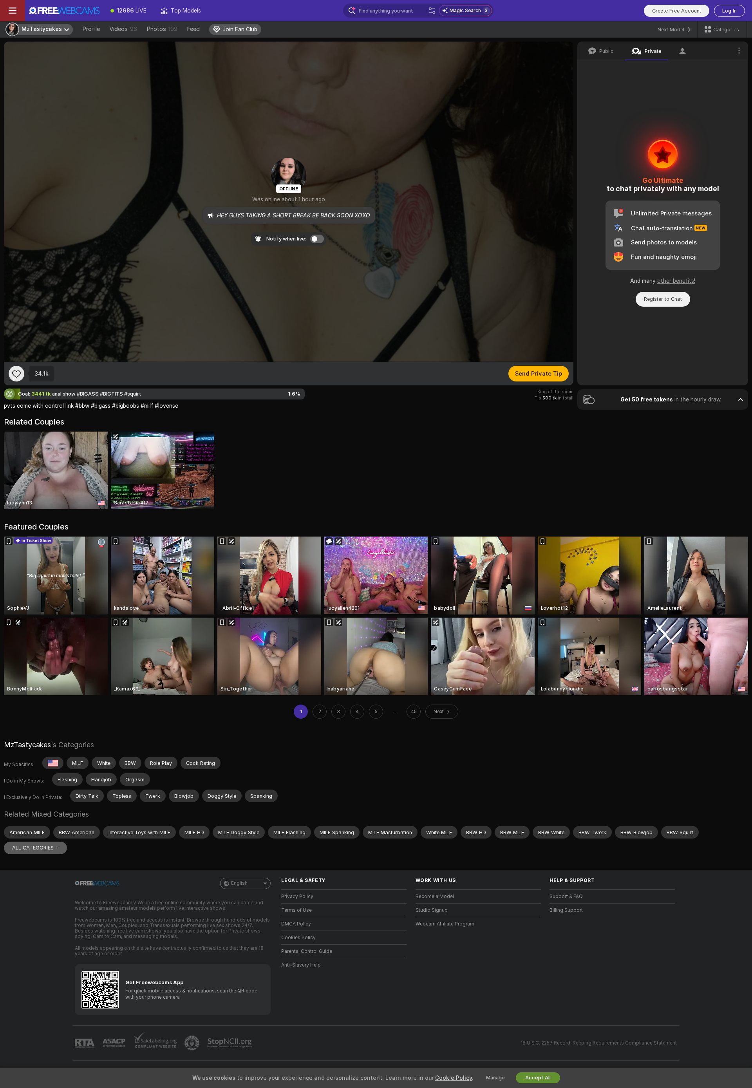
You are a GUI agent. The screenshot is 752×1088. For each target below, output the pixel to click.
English (239, 883)
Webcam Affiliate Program (445, 924)
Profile (91, 29)
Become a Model (435, 896)
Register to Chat (663, 299)
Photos (161, 29)
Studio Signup (432, 910)
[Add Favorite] (16, 373)
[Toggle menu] (12, 10)
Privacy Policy (297, 896)
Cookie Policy (453, 1078)
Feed (193, 29)
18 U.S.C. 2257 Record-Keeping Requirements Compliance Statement (599, 1043)
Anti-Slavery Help (301, 965)
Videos (123, 29)
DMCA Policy (296, 924)
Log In (729, 11)
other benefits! (676, 281)
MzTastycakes (27, 745)
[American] (52, 763)
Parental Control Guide (306, 951)
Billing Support (566, 910)
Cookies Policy (298, 937)
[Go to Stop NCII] (230, 1043)
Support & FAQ (566, 896)
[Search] (432, 10)
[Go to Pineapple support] (192, 1043)
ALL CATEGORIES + (35, 848)
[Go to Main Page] (64, 10)
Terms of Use (296, 910)
